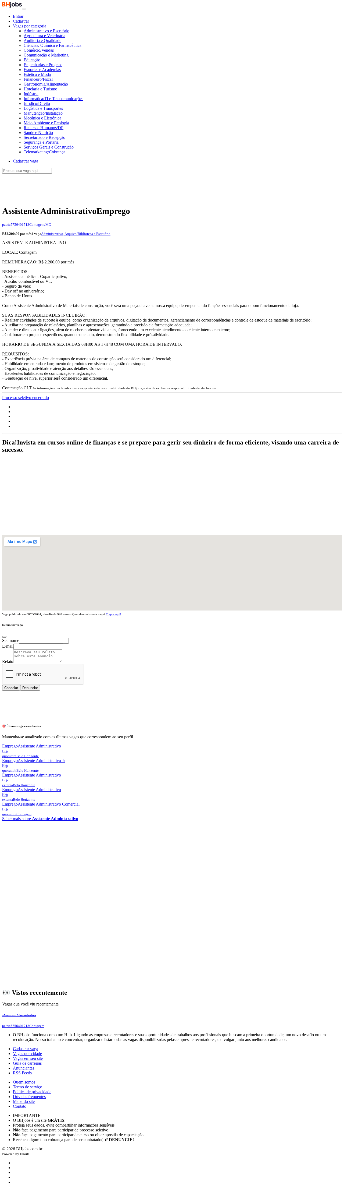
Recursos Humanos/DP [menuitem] (43, 127)
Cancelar (11, 688)
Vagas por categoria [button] (29, 26)
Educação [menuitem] (32, 60)
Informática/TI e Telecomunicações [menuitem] (53, 98)
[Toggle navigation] (24, 8)
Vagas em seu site (28, 1058)
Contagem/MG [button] (40, 225)
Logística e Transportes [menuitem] (43, 108)
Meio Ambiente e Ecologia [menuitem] (46, 123)
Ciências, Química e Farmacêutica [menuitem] (52, 45)
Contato (19, 1106)
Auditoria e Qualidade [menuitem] (42, 40)
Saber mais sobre (40, 818)
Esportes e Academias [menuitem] (42, 69)
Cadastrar (21, 21)
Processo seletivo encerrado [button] (25, 397)
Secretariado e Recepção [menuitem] (44, 137)
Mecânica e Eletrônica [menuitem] (42, 118)
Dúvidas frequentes (29, 1096)
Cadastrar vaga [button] (25, 161)
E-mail (7, 646)
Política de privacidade (32, 1091)
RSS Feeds (22, 1073)
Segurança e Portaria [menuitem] (41, 142)
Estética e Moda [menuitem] (37, 74)
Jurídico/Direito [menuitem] (37, 103)
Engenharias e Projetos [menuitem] (43, 64)
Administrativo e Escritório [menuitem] (46, 31)
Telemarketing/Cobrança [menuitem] (44, 152)
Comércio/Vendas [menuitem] (39, 50)
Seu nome (10, 640)
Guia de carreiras (27, 1063)
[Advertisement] (172, 186)
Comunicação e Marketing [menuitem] (46, 55)
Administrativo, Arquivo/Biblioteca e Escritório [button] (75, 234)
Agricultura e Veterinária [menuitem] (44, 35)
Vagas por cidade (27, 1053)
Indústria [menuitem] (31, 93)
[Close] (4, 637)
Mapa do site (24, 1101)
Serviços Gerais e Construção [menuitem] (49, 147)
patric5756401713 (15, 225)
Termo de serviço (27, 1087)
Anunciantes (23, 1068)
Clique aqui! (113, 614)
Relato (7, 661)
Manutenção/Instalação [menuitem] (43, 113)
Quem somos (24, 1082)
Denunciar (30, 688)
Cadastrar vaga (25, 1048)
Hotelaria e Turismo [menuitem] (40, 89)
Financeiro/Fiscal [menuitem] (38, 79)
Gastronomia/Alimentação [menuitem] (46, 84)
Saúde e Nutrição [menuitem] (38, 132)
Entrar (18, 16)
